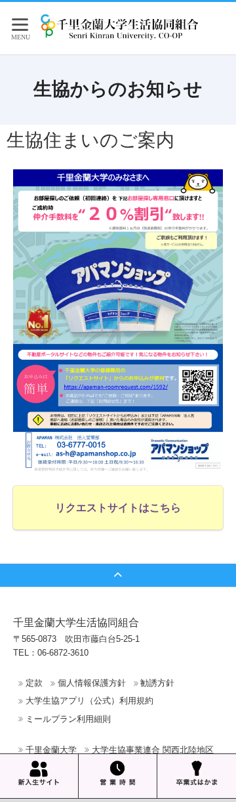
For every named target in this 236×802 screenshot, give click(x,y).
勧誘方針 (157, 683)
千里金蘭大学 (51, 750)
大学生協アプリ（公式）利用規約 (89, 701)
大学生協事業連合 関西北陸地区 (153, 750)
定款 (34, 683)
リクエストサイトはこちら (118, 507)
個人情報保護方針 (92, 683)
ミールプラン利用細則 (68, 719)
